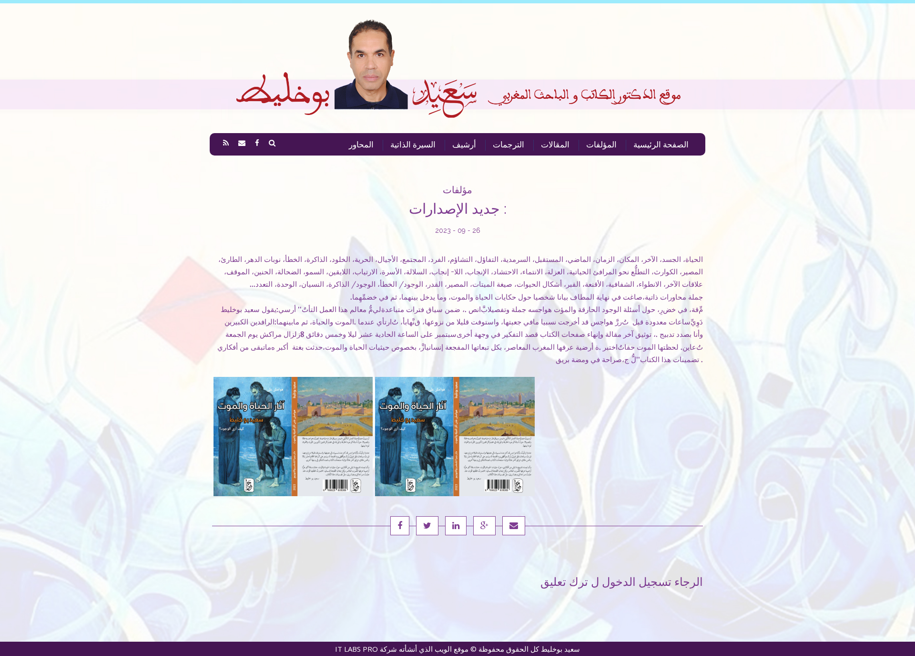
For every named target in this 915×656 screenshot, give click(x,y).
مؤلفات (457, 190)
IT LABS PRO (356, 649)
